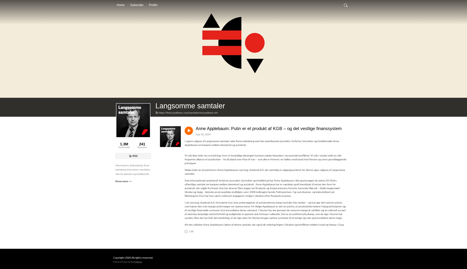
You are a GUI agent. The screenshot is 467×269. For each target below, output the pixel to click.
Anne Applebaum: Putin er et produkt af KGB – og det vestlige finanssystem (269, 128)
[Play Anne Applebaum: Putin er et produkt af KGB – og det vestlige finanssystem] (189, 131)
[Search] (345, 5)
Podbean (138, 261)
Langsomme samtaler (190, 106)
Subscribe (136, 5)
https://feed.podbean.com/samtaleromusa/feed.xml (188, 112)
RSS (135, 155)
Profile (153, 5)
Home (121, 5)
